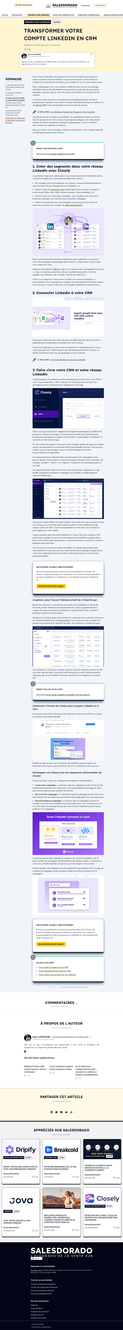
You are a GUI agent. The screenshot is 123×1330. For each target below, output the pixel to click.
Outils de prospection (63, 15)
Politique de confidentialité (41, 1327)
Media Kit (34, 1305)
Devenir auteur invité (38, 1318)
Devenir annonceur (23, 5)
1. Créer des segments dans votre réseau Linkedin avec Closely (15, 87)
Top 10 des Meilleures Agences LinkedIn (68, 360)
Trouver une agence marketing (42, 1290)
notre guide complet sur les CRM (60, 154)
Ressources (17, 15)
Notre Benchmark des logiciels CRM (55, 971)
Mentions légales (37, 1324)
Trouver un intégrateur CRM (41, 1294)
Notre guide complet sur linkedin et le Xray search (68, 695)
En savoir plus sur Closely (51, 586)
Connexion (85, 5)
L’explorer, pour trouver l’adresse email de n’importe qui (15, 105)
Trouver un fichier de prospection (43, 1284)
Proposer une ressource (40, 1311)
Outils (5, 15)
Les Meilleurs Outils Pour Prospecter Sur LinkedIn (72, 112)
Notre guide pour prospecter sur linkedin (57, 974)
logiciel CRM (40, 105)
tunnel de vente (58, 189)
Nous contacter (37, 1308)
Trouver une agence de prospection (44, 1287)
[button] (36, 1258)
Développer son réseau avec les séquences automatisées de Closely (15, 120)
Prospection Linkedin (38, 15)
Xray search (63, 620)
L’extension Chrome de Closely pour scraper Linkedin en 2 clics (13, 112)
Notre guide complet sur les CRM (53, 967)
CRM (55, 269)
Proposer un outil (37, 1315)
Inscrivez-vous (36, 1270)
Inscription (100, 5)
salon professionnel (73, 205)
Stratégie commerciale (89, 15)
